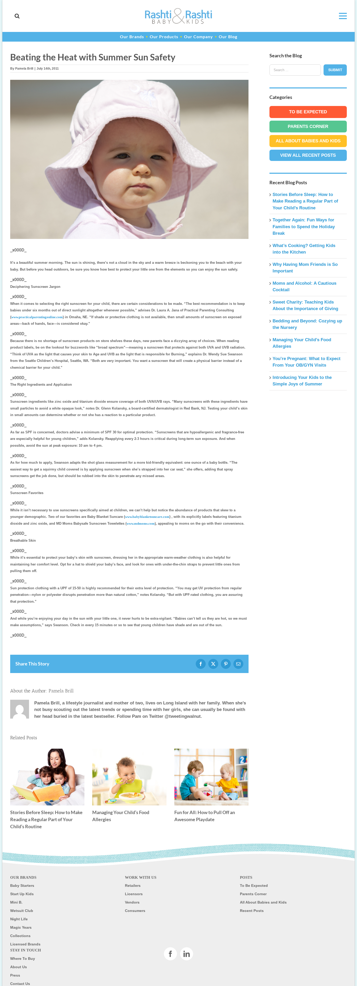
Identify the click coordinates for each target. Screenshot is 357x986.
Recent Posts (252, 911)
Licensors (134, 894)
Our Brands (132, 36)
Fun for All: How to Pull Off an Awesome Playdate (211, 777)
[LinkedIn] (186, 953)
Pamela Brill (24, 68)
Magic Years (21, 927)
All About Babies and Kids (308, 140)
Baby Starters (22, 885)
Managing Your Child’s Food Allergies (129, 777)
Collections (20, 936)
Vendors (132, 902)
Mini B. (16, 902)
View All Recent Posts (308, 155)
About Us (18, 967)
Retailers (133, 885)
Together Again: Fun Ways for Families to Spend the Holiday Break (304, 226)
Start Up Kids (22, 894)
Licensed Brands (25, 944)
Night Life (19, 919)
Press (15, 975)
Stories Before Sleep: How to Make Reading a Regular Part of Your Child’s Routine (47, 777)
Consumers (135, 911)
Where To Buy (22, 958)
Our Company (198, 36)
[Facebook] (170, 953)
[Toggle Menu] (340, 16)
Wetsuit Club (21, 911)
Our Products (164, 36)
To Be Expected (308, 111)
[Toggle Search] (17, 16)
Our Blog (228, 36)
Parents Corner (308, 126)
